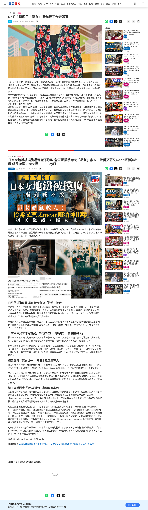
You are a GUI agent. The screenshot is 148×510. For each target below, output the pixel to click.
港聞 (14, 156)
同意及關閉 (132, 505)
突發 (125, 72)
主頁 (9, 13)
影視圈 (126, 60)
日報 (14, 13)
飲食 (125, 108)
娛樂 (20, 13)
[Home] (14, 3)
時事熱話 (127, 48)
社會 (125, 36)
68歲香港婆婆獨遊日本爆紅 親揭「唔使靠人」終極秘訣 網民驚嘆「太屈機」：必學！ (57, 444)
